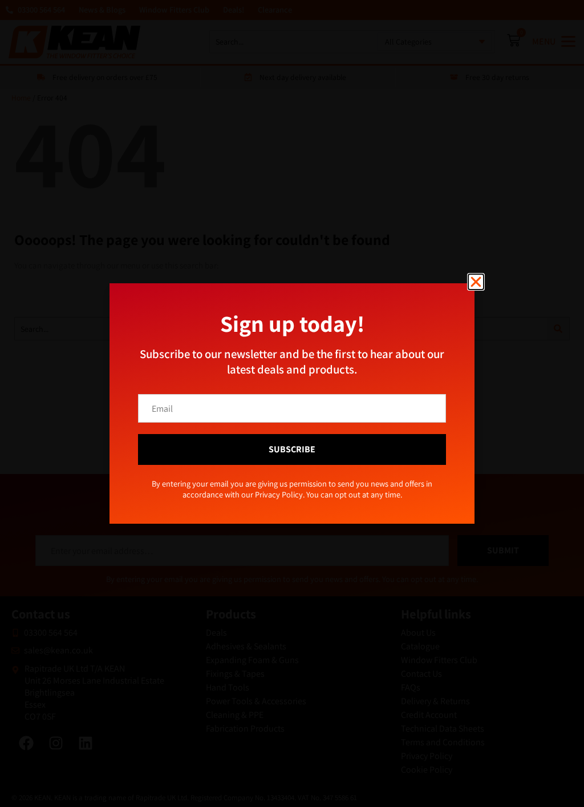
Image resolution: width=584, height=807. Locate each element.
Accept (198, 436)
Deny (292, 436)
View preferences (386, 436)
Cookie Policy (267, 461)
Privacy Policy (311, 461)
